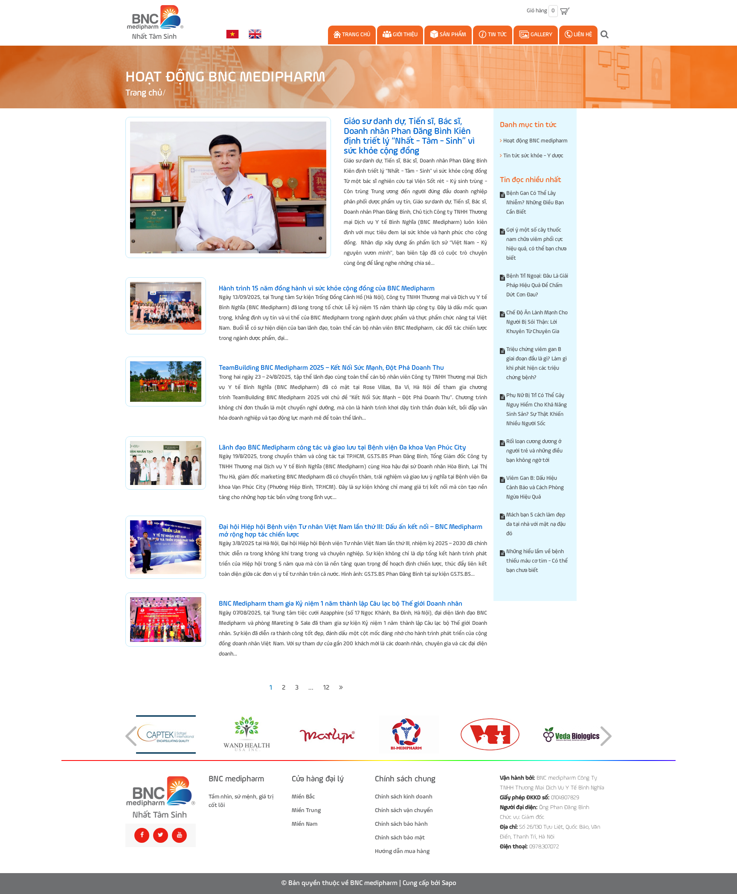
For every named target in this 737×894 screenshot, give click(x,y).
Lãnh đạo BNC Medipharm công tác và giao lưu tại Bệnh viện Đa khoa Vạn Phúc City (342, 447)
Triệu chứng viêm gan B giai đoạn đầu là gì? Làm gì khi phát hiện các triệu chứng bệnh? (536, 363)
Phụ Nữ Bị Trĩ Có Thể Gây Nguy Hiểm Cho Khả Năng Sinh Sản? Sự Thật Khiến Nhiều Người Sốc (536, 410)
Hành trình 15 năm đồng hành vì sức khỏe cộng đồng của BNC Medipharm (327, 288)
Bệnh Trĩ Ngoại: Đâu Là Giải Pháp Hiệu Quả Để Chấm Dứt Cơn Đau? (537, 285)
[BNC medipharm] (160, 797)
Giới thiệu (405, 35)
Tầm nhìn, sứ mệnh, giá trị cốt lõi (241, 801)
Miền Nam (304, 824)
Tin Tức (497, 35)
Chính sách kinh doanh (403, 797)
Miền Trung (306, 810)
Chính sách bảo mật (400, 838)
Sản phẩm (452, 35)
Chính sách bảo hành (401, 824)
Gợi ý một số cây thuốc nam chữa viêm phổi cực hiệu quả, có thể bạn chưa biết (536, 244)
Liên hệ (582, 35)
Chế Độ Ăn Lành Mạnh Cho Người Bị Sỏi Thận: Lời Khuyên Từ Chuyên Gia (537, 322)
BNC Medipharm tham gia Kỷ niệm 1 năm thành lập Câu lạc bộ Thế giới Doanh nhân (340, 604)
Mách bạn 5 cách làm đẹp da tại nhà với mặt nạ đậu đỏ (536, 524)
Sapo (449, 883)
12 (326, 688)
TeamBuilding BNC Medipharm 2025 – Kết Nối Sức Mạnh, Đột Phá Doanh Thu (331, 368)
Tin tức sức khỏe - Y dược (532, 156)
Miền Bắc (303, 797)
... (310, 688)
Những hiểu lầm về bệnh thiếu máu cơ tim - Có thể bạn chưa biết (537, 561)
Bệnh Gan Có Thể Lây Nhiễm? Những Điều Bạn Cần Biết (535, 203)
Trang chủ (355, 35)
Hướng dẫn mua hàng (402, 851)
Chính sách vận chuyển (404, 810)
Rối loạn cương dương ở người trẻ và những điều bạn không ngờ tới (534, 451)
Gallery (540, 35)
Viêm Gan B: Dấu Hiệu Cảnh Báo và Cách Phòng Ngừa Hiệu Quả (535, 488)
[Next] (341, 688)
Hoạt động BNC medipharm (535, 141)
